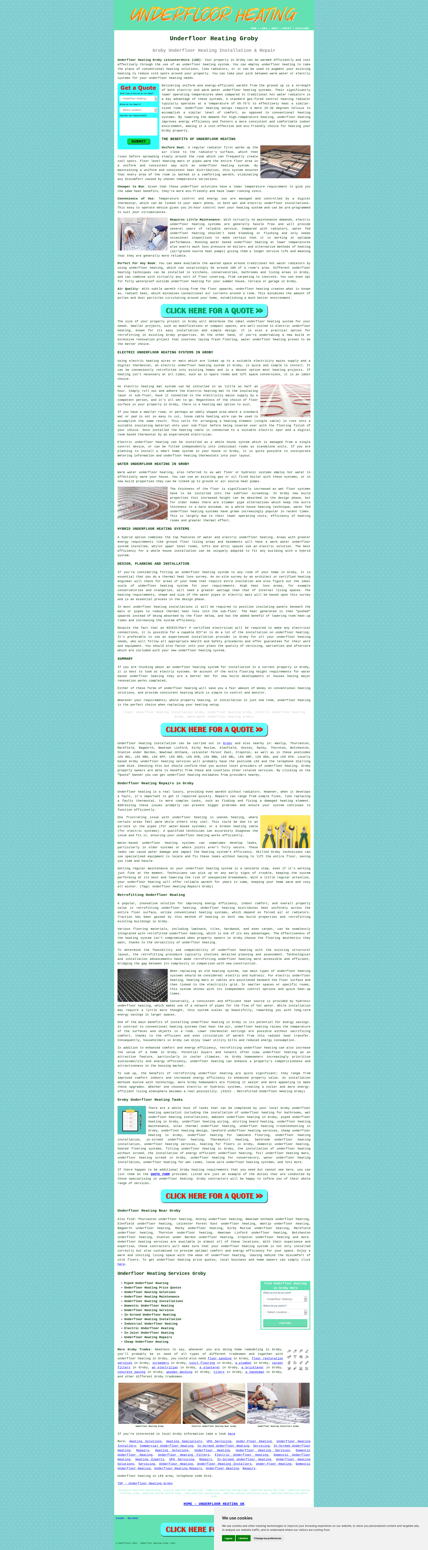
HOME (253, 28)
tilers (219, 1372)
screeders (160, 1363)
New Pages (133, 1518)
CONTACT (286, 28)
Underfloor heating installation (147, 743)
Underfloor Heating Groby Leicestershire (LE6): (160, 60)
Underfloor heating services (143, 1241)
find (130, 1219)
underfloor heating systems (247, 90)
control (209, 207)
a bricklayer (252, 1367)
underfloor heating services (165, 761)
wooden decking (179, 1372)
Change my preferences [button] (267, 1538)
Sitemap (120, 1518)
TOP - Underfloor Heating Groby (145, 1483)
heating (124, 374)
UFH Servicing (219, 1441)
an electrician (165, 1367)
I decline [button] (243, 1538)
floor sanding (220, 1358)
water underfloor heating (263, 339)
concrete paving (131, 1372)
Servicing (261, 1446)
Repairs (142, 1450)
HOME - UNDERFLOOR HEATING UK (214, 1504)
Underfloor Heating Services (263, 1450)
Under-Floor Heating (254, 1441)
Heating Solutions (145, 1441)
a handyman (254, 1372)
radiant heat (136, 293)
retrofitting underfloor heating (166, 908)
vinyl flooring (202, 1363)
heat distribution (203, 170)
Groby (227, 743)
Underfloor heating (202, 108)
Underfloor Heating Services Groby (162, 1273)
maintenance (267, 219)
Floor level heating (157, 161)
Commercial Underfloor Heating (166, 1446)
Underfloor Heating (212, 1450)
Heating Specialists (184, 1441)
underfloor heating (165, 78)
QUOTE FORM (160, 1174)
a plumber (243, 1363)
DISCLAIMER (302, 28)
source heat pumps (208, 251)
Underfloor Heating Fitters (183, 1455)
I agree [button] (228, 1538)
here (121, 1264)
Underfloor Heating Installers (224, 1464)
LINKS (263, 28)
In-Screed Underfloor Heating (223, 1446)
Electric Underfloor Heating (241, 1455)
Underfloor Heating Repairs (178, 1468)
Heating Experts (149, 1459)
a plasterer (209, 1367)
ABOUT (274, 28)
